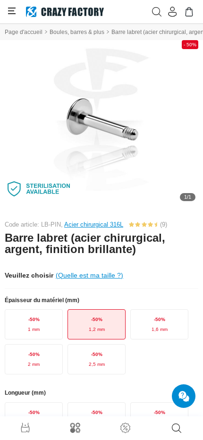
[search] (176, 428)
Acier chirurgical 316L (93, 224)
